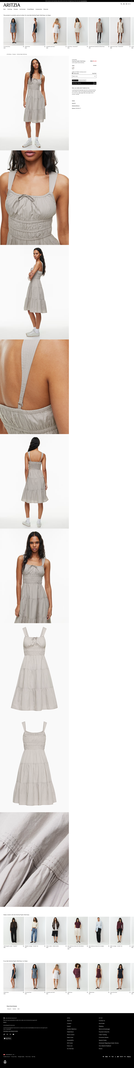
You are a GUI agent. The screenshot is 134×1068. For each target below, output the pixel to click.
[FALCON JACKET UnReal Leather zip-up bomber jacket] (56, 931)
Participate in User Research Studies (10, 1031)
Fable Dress (70, 992)
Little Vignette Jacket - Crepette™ (10, 946)
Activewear (23, 9)
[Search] (121, 4)
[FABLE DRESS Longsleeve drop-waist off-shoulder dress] (77, 977)
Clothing (9, 9)
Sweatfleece (30, 9)
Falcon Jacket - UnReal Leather (52, 946)
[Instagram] (7, 1034)
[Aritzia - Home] (11, 5)
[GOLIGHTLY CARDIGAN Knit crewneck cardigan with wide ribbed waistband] (35, 931)
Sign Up (4, 1022)
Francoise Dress (7, 46)
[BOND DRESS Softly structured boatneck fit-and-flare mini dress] (77, 31)
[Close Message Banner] (131, 1)
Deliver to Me (75, 80)
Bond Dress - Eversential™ (73, 46)
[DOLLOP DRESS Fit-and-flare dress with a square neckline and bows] (35, 31)
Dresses (16, 9)
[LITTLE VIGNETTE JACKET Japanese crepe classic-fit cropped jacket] (13, 931)
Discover (46, 9)
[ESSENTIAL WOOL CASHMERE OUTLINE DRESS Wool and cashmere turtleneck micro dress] (99, 31)
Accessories (39, 9)
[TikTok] (4, 1034)
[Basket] (124, 4)
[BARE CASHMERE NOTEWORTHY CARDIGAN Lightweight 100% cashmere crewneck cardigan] (99, 931)
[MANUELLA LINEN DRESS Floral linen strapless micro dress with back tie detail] (56, 31)
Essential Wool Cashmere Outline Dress (96, 46)
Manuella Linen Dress (50, 46)
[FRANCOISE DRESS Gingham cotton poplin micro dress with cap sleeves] (13, 31)
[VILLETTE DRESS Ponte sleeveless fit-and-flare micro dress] (99, 977)
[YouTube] (13, 1034)
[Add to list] (95, 83)
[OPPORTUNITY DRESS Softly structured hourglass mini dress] (120, 31)
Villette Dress (91, 992)
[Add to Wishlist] (23, 46)
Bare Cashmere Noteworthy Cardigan (96, 946)
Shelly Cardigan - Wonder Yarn (116, 946)
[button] (75, 73)
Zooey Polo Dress (113, 992)
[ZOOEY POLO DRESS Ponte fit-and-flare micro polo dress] (120, 977)
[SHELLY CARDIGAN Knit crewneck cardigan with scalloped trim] (120, 931)
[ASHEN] (73, 68)
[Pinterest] (10, 1034)
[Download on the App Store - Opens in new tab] (25, 1038)
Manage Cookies (21, 1056)
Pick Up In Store (82, 80)
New (4, 9)
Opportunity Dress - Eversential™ (116, 46)
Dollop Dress (27, 46)
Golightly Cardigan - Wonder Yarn (31, 946)
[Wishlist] (126, 4)
